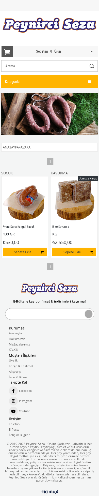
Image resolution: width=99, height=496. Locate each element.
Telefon (14, 424)
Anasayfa (15, 333)
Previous (9, 116)
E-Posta (14, 430)
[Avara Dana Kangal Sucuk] (25, 199)
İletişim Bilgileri (19, 435)
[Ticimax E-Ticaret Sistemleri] (50, 492)
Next (90, 116)
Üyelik (13, 360)
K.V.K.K (13, 350)
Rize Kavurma (60, 227)
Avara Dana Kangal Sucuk (19, 227)
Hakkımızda (17, 339)
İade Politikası (18, 377)
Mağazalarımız (19, 344)
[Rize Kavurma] (74, 199)
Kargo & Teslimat (21, 366)
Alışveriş (15, 372)
